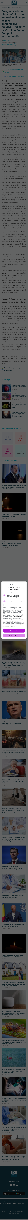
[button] (14, 605)
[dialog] (14, 610)
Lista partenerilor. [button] (18, 616)
